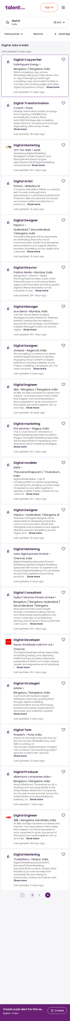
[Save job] (63, 59)
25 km (57, 22)
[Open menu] (63, 7)
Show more (52, 87)
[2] (47, 895)
